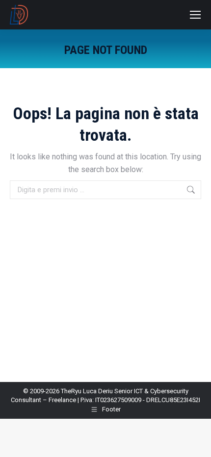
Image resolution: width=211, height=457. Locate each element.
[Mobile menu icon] (195, 15)
